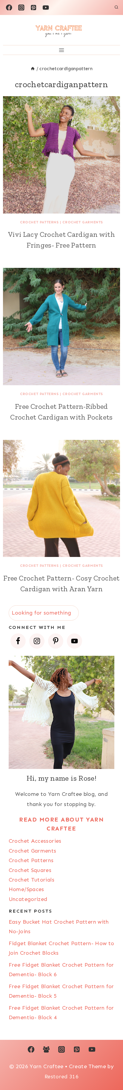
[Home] (32, 68)
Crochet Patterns (39, 222)
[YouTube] (46, 7)
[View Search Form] (116, 7)
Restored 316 (61, 1076)
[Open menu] (61, 50)
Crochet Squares (30, 870)
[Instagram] (21, 7)
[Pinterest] (33, 7)
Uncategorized (28, 899)
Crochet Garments (82, 222)
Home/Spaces (26, 889)
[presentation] (61, 155)
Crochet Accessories (35, 841)
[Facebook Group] (46, 1049)
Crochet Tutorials (31, 879)
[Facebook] (9, 7)
